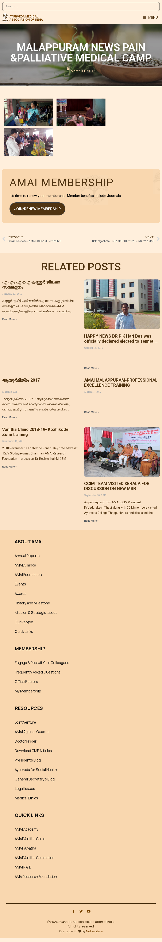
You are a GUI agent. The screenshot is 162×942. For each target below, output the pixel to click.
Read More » (9, 319)
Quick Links (24, 631)
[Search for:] (81, 4)
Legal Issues (25, 788)
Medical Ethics (26, 798)
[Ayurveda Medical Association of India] (5, 17)
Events (20, 584)
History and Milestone (32, 603)
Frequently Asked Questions (38, 672)
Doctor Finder (25, 741)
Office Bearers (26, 681)
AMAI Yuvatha (25, 848)
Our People (24, 622)
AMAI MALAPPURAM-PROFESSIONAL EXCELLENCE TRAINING (121, 383)
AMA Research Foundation (36, 876)
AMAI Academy (26, 829)
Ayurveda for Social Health (36, 769)
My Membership (28, 691)
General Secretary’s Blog (35, 779)
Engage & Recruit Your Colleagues (42, 662)
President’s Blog (28, 760)
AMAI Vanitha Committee (34, 857)
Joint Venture (25, 722)
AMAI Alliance (25, 565)
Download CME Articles (33, 750)
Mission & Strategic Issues (36, 612)
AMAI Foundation (28, 574)
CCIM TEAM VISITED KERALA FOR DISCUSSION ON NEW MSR (117, 486)
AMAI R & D (23, 867)
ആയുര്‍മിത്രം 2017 (21, 380)
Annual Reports (27, 555)
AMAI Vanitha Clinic (30, 838)
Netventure (94, 931)
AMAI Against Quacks (32, 731)
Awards (20, 593)
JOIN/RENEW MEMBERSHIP (37, 209)
